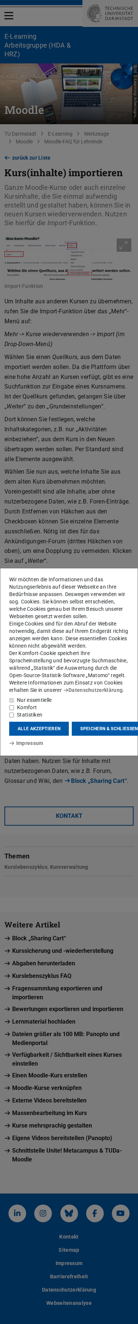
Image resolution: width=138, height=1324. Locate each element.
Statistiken (29, 715)
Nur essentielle (34, 700)
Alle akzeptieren (39, 728)
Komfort (27, 707)
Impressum (29, 743)
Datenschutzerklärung (95, 690)
